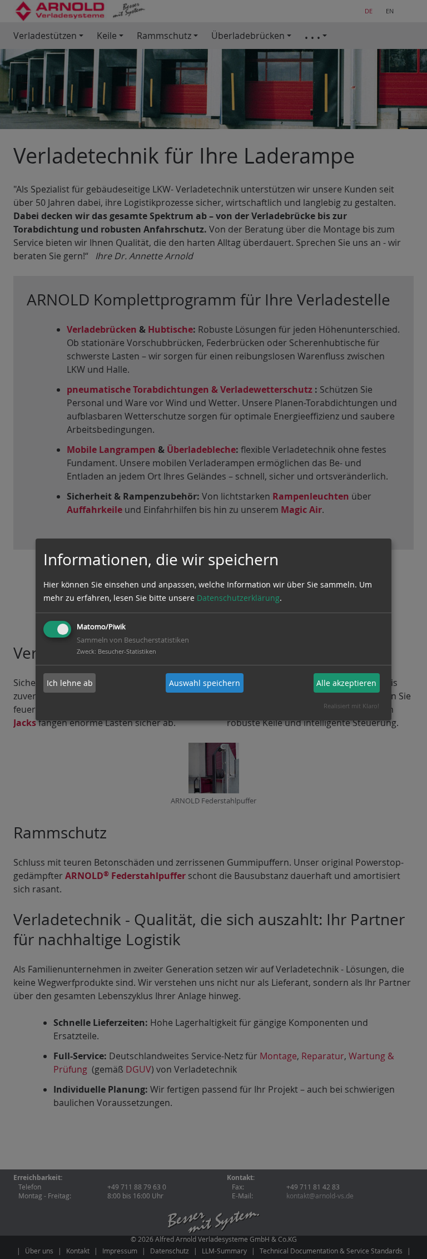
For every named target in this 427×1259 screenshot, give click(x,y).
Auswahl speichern (204, 683)
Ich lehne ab (70, 683)
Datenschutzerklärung (238, 598)
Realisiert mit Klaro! (351, 706)
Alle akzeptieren (346, 683)
